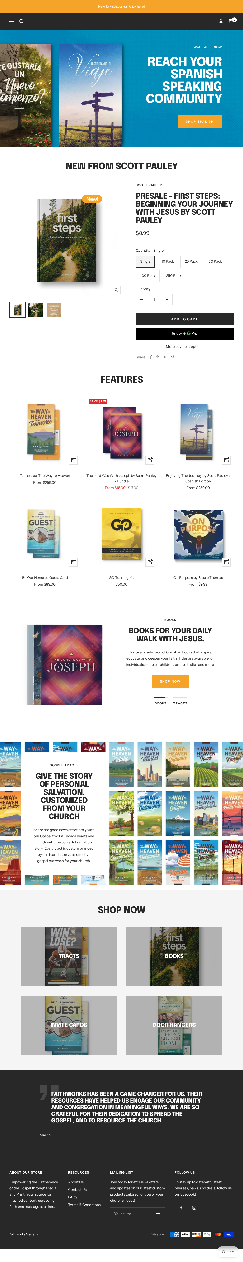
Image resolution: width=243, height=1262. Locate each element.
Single (145, 270)
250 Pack (173, 284)
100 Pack (147, 284)
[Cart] (231, 21)
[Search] (21, 21)
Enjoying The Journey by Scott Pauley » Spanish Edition (198, 487)
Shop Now (170, 690)
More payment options (184, 355)
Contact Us (77, 1198)
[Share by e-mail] (172, 365)
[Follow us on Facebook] (181, 1216)
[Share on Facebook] (151, 365)
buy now (205, 134)
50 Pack (215, 270)
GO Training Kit (121, 586)
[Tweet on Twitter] (165, 365)
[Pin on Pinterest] (157, 365)
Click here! (137, 6)
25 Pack (191, 270)
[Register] (158, 1222)
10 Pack (167, 270)
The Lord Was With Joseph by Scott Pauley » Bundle (121, 487)
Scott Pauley (149, 194)
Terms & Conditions (84, 1213)
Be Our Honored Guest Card (45, 586)
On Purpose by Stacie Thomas (198, 586)
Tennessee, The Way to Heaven (45, 484)
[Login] (221, 21)
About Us (76, 1190)
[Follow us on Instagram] (194, 1216)
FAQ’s (72, 1206)
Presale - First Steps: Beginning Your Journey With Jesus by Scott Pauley (184, 217)
